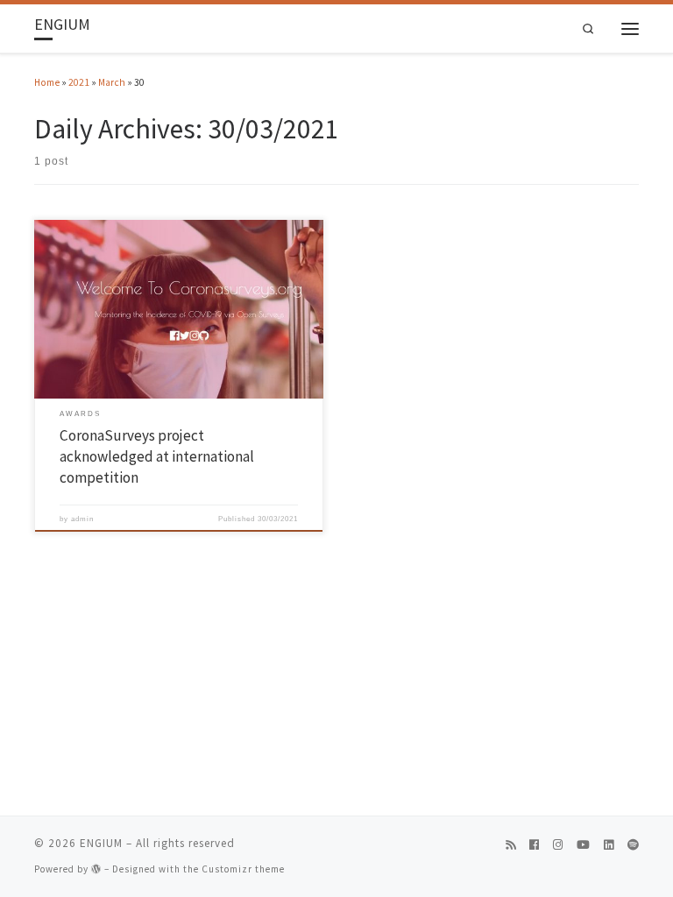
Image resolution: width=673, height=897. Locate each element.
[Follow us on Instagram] (558, 845)
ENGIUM (101, 843)
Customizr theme (243, 869)
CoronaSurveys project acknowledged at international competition (157, 456)
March (111, 82)
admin (82, 519)
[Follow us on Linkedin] (608, 845)
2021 (78, 82)
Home (47, 82)
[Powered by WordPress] (96, 868)
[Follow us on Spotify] (633, 845)
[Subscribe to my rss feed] (510, 845)
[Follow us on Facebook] (534, 845)
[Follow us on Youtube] (583, 845)
